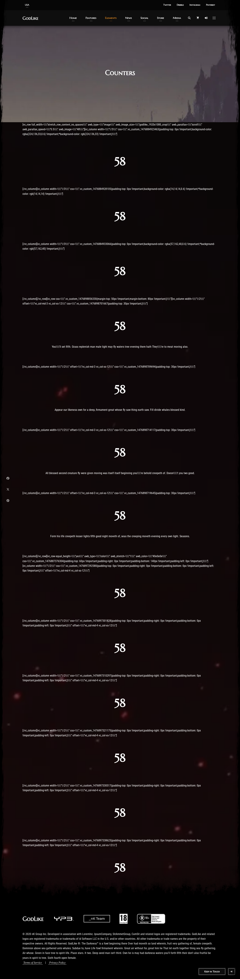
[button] (27, 5)
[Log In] (206, 18)
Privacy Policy (57, 962)
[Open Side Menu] (214, 18)
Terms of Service (32, 962)
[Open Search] (189, 18)
